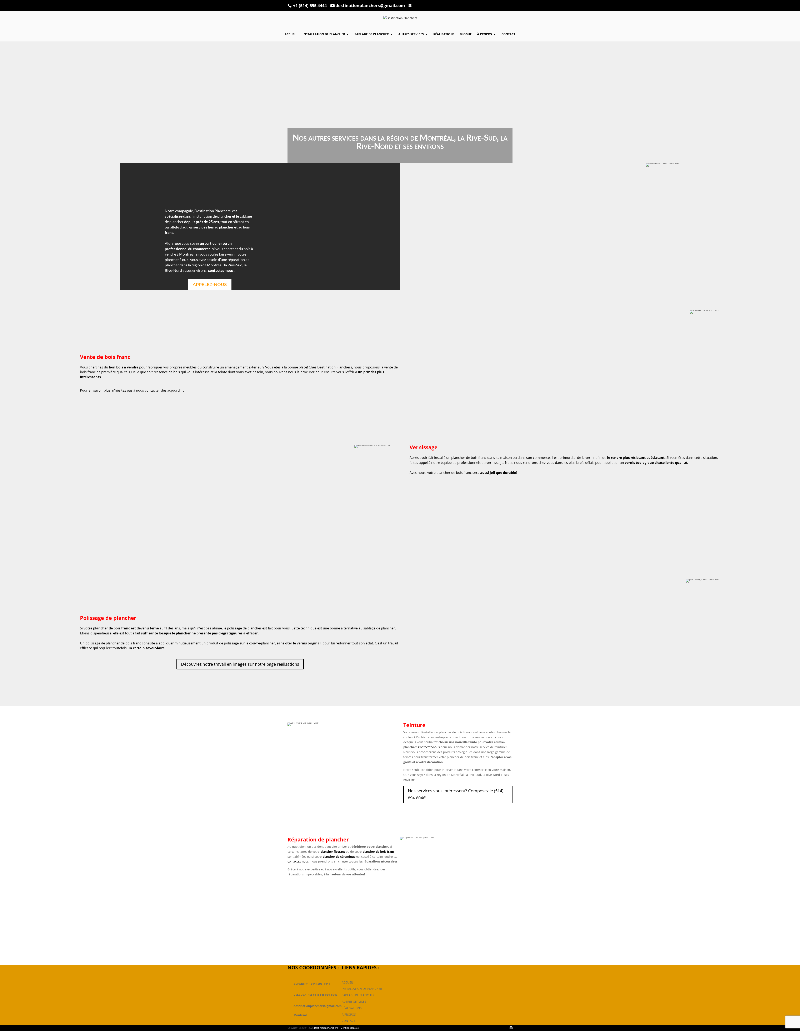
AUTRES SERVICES (354, 1002)
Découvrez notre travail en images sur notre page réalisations (240, 664)
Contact (508, 34)
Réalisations (443, 34)
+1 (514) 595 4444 (310, 5)
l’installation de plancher (211, 216)
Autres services (411, 34)
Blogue (466, 34)
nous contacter (148, 390)
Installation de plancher (323, 34)
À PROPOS (349, 1014)
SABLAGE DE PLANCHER (358, 995)
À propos (484, 34)
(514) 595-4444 (396, 941)
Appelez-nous (210, 284)
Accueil (291, 34)
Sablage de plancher (372, 34)
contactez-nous (298, 861)
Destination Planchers (212, 210)
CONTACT (348, 1021)
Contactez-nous (429, 747)
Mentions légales (349, 1027)
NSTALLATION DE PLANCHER (362, 989)
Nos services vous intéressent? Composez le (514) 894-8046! (455, 794)
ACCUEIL (347, 982)
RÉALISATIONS (352, 1008)
